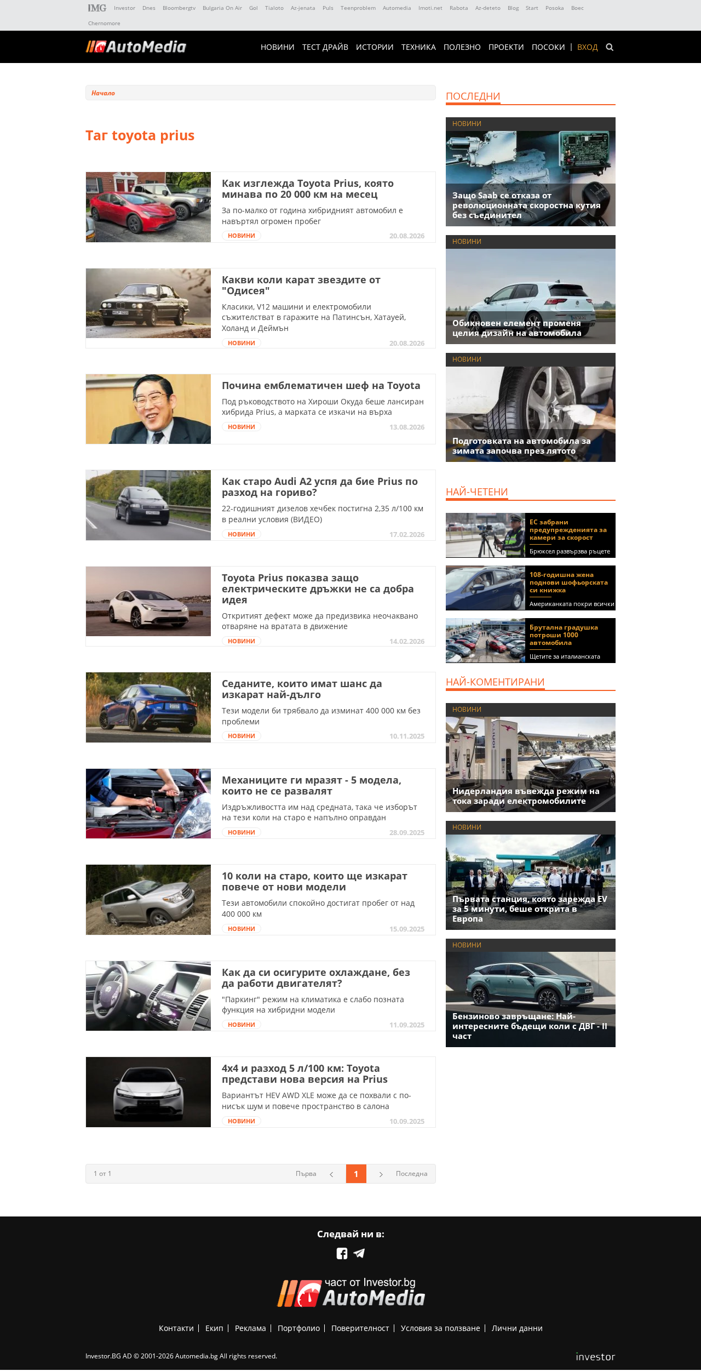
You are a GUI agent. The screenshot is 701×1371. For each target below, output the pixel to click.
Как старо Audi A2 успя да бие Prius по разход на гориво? (320, 487)
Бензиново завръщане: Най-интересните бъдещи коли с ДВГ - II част (529, 1025)
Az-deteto (488, 8)
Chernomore (104, 23)
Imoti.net (430, 8)
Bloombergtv (179, 8)
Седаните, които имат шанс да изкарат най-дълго (302, 689)
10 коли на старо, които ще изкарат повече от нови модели (314, 881)
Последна (412, 1173)
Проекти (506, 47)
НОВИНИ (278, 47)
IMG (97, 8)
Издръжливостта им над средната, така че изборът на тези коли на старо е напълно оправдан (319, 812)
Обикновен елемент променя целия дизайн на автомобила (517, 327)
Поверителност (360, 1328)
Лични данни (517, 1328)
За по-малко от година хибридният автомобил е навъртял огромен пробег (312, 215)
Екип (214, 1328)
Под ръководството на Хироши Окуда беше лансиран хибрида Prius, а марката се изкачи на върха (323, 407)
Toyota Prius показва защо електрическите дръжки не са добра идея (318, 588)
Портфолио (299, 1328)
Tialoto (274, 8)
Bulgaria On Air (222, 8)
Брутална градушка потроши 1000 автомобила (564, 634)
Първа (306, 1173)
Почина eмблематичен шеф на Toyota (321, 385)
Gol (253, 8)
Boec (577, 8)
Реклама (250, 1328)
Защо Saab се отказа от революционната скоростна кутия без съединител (526, 205)
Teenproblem (358, 8)
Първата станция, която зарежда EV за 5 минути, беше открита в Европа (529, 908)
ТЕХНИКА (418, 47)
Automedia (397, 8)
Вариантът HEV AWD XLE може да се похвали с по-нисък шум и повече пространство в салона (316, 1100)
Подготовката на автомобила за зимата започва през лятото (521, 445)
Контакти (176, 1328)
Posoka (554, 8)
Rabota (459, 8)
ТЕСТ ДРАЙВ (325, 47)
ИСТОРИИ (375, 47)
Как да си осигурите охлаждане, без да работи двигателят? (316, 978)
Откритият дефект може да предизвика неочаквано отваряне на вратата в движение (320, 621)
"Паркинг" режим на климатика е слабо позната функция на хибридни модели (313, 1004)
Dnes (149, 8)
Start (532, 8)
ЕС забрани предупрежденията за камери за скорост (568, 529)
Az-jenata (303, 8)
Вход (587, 47)
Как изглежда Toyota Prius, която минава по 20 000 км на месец (308, 188)
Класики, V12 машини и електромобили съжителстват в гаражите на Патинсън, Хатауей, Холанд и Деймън (314, 317)
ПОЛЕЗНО (462, 47)
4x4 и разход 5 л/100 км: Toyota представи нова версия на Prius (305, 1073)
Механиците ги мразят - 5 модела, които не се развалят (311, 785)
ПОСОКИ (548, 47)
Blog (513, 8)
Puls (328, 8)
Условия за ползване (440, 1328)
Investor (124, 8)
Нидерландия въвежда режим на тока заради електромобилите (526, 795)
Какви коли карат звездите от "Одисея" (301, 285)
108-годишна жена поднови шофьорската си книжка (569, 582)
